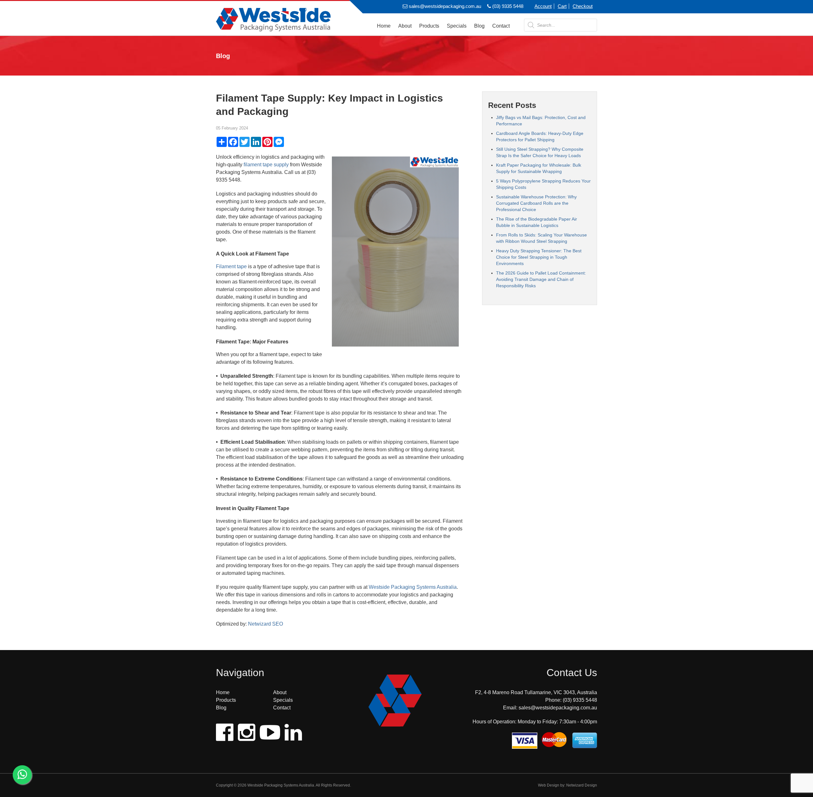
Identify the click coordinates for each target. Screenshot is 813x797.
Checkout (583, 6)
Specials (457, 26)
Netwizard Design (581, 785)
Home (384, 26)
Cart (562, 6)
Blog (479, 26)
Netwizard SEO (265, 624)
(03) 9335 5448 (507, 6)
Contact (501, 26)
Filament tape (231, 266)
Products (429, 26)
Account (543, 6)
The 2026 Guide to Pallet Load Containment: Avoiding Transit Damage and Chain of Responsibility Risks (541, 279)
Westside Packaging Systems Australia (413, 587)
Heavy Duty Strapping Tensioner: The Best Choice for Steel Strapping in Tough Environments (538, 257)
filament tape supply (266, 164)
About (405, 26)
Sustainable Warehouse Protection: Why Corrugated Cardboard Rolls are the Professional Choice (536, 203)
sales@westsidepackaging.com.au (444, 6)
